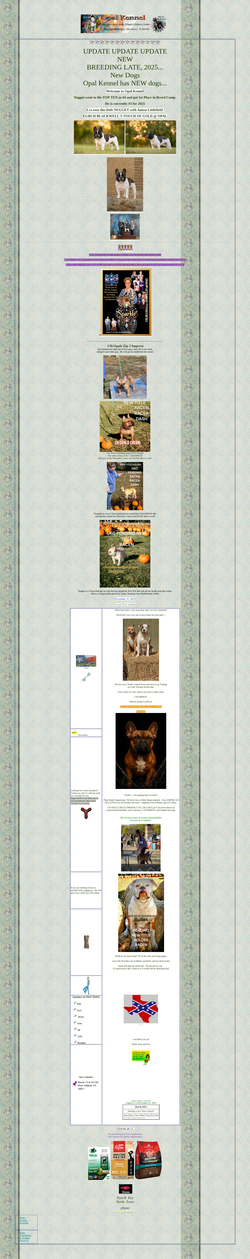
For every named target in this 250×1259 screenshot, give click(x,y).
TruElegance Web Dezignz (24, 1236)
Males (22, 1217)
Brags (22, 1233)
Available (24, 1223)
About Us (24, 1240)
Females (23, 1220)
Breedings (81, 1043)
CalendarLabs (147, 1101)
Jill (78, 1030)
